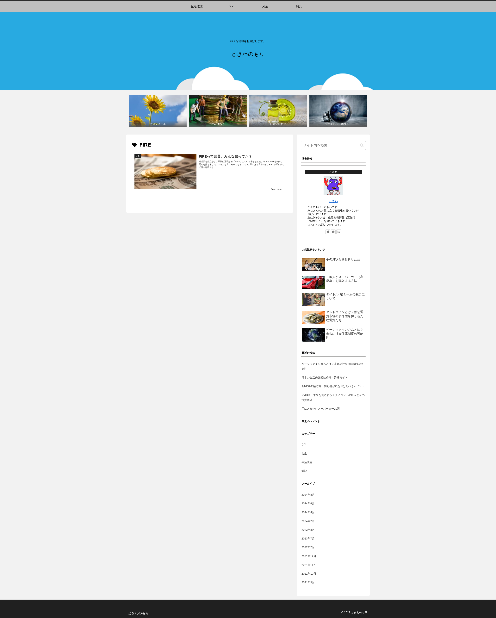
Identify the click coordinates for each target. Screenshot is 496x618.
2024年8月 (308, 494)
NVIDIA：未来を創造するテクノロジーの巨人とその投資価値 (333, 397)
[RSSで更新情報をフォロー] (338, 232)
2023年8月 (308, 529)
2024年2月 (308, 521)
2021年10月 (308, 573)
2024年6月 (308, 503)
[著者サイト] (328, 232)
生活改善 (306, 462)
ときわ (333, 201)
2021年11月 (308, 564)
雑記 (304, 470)
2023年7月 (308, 538)
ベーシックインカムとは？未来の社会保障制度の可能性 (332, 366)
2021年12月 (308, 556)
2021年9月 (308, 582)
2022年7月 (308, 547)
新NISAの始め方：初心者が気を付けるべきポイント (333, 386)
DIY (303, 444)
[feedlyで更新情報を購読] (333, 232)
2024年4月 (308, 512)
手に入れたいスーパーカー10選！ (322, 408)
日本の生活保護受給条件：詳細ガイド (324, 377)
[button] (361, 145)
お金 (304, 453)
